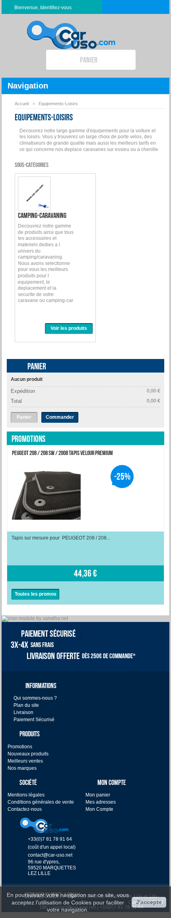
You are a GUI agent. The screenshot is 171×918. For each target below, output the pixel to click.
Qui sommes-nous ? (35, 698)
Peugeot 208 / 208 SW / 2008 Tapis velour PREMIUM (62, 452)
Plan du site (26, 705)
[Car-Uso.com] (71, 28)
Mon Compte (99, 809)
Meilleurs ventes (25, 761)
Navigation (28, 85)
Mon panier (98, 795)
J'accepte (149, 902)
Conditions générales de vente (41, 802)
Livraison (23, 712)
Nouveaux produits (28, 754)
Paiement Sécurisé (34, 719)
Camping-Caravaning (42, 216)
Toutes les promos (35, 594)
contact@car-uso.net (50, 855)
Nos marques (22, 768)
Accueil (22, 103)
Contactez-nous (25, 809)
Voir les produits (69, 328)
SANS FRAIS (32, 644)
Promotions (28, 438)
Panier (36, 366)
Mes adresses (101, 802)
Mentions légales (26, 795)
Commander (60, 417)
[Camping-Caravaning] (34, 207)
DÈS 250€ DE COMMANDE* (81, 656)
